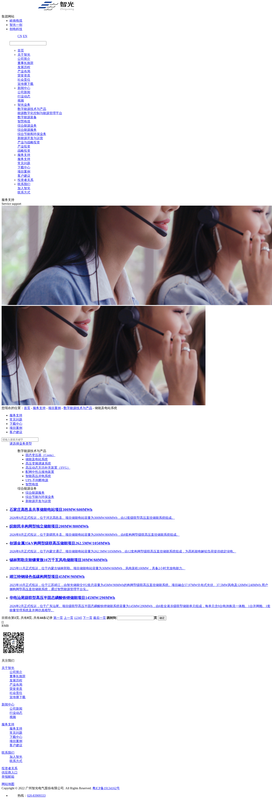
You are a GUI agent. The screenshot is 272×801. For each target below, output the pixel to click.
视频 (21, 100)
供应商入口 (10, 772)
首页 (21, 50)
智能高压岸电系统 (38, 476)
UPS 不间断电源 (36, 480)
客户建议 (24, 175)
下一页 (87, 617)
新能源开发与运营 (30, 138)
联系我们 (24, 184)
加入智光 (24, 188)
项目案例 (24, 171)
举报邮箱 (8, 776)
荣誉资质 (24, 75)
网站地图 (8, 784)
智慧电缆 (24, 121)
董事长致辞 (25, 63)
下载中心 (24, 167)
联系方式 (24, 192)
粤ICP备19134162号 (106, 788)
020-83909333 (36, 795)
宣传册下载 (25, 84)
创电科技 (16, 29)
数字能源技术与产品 (32, 109)
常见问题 (24, 163)
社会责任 (24, 79)
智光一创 (16, 24)
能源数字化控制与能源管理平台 (40, 113)
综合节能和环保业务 (32, 134)
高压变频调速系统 (38, 463)
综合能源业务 (27, 125)
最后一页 (99, 617)
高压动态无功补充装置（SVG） (47, 467)
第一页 (58, 617)
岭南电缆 (16, 20)
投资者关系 (25, 180)
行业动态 (24, 96)
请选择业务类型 (21, 443)
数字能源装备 (27, 117)
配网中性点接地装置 (39, 471)
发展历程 (24, 67)
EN (25, 36)
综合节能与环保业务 (39, 497)
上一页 (68, 617)
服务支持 (24, 155)
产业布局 (24, 71)
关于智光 (24, 54)
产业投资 (24, 146)
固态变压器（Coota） (40, 455)
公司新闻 (24, 92)
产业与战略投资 (29, 142)
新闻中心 (24, 88)
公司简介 (24, 58)
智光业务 (24, 104)
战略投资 (24, 150)
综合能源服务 (27, 129)
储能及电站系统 (36, 459)
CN (20, 36)
